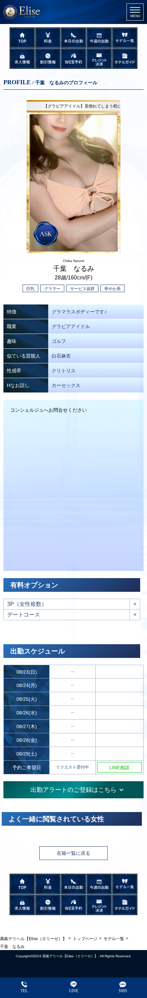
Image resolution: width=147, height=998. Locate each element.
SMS (123, 990)
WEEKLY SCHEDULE (99, 37)
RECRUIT (22, 58)
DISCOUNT (48, 58)
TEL (24, 990)
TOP (22, 37)
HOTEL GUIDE (125, 58)
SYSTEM (48, 37)
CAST (125, 37)
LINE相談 (119, 767)
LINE (73, 990)
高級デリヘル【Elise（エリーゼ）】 (70, 956)
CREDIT (99, 58)
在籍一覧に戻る (73, 853)
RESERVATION (73, 58)
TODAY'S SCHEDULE (73, 37)
